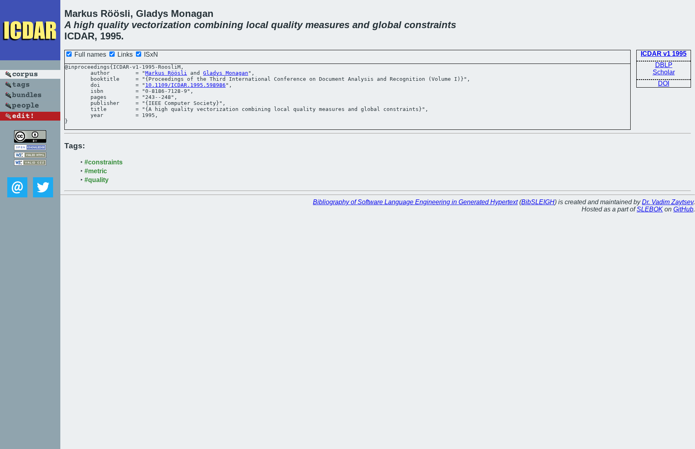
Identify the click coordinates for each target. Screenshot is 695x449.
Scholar (664, 72)
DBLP (663, 65)
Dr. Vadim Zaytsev (667, 202)
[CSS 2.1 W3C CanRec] (30, 171)
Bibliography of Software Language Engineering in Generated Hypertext (415, 202)
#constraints (103, 162)
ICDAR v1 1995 (664, 53)
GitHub (683, 209)
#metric (95, 171)
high (84, 24)
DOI (663, 83)
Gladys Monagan (225, 73)
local (257, 24)
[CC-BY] (30, 140)
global (386, 24)
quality (113, 24)
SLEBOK (650, 209)
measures (327, 24)
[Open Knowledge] (30, 148)
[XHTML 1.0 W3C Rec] (30, 155)
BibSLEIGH (538, 202)
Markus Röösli (166, 73)
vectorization (161, 24)
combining (218, 24)
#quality (96, 179)
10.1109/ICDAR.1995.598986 (185, 85)
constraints (430, 24)
